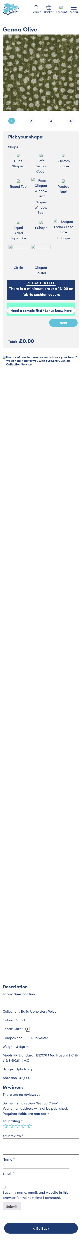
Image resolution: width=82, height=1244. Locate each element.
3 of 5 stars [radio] (17, 1126)
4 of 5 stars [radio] (23, 1126)
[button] (36, 7)
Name (9, 1159)
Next (63, 322)
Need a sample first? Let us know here (41, 310)
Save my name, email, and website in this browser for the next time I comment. (35, 1195)
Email (8, 1173)
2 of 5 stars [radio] (11, 1126)
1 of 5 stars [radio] (5, 1126)
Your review (13, 1135)
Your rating (13, 1121)
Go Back (42, 1228)
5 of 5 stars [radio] (29, 1126)
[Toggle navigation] (73, 8)
